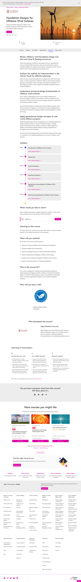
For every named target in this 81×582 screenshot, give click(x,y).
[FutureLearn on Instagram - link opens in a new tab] (8, 578)
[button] (34, 151)
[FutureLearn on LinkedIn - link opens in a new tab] (17, 578)
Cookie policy (27, 3)
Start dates (35, 50)
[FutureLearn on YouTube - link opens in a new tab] (14, 578)
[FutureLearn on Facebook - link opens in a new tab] (4, 578)
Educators (50, 50)
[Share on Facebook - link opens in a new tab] (35, 395)
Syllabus (28, 50)
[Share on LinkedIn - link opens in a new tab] (42, 395)
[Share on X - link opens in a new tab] (38, 395)
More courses (58, 50)
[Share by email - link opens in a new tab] (46, 395)
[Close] (79, 3)
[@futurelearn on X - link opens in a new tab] (11, 578)
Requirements (43, 50)
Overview (21, 50)
